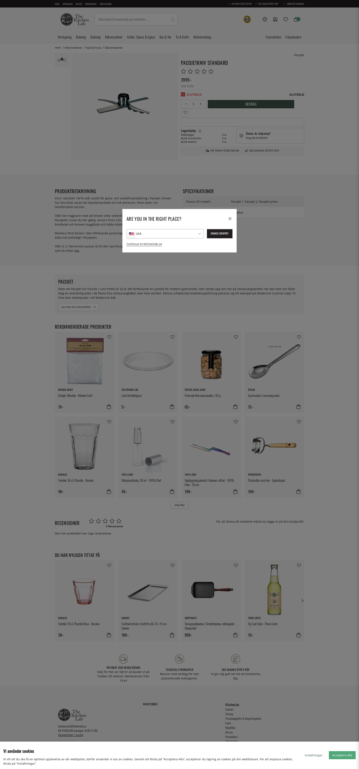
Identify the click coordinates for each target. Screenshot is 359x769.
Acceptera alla (342, 755)
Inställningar (313, 755)
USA (138, 234)
